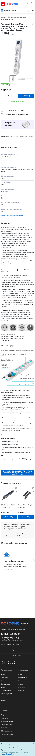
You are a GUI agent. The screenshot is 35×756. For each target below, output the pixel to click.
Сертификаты (23, 677)
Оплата (3, 681)
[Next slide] (34, 79)
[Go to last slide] (1, 79)
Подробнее (10, 754)
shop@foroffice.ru (11, 644)
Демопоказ (22, 690)
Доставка (4, 677)
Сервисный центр (7, 724)
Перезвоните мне (18, 650)
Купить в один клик (17, 102)
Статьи (20, 684)
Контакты (21, 687)
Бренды (3, 700)
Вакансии (4, 728)
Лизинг (3, 687)
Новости (21, 681)
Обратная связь (6, 731)
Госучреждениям (6, 694)
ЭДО (2, 703)
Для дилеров (5, 684)
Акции (3, 674)
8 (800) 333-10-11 (11, 638)
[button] (13, 79)
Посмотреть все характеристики (12, 215)
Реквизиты (4, 718)
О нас (20, 674)
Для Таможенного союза (7, 735)
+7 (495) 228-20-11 (10, 634)
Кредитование (6, 690)
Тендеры (4, 697)
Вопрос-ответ (6, 715)
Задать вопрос (17, 655)
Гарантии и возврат (7, 721)
